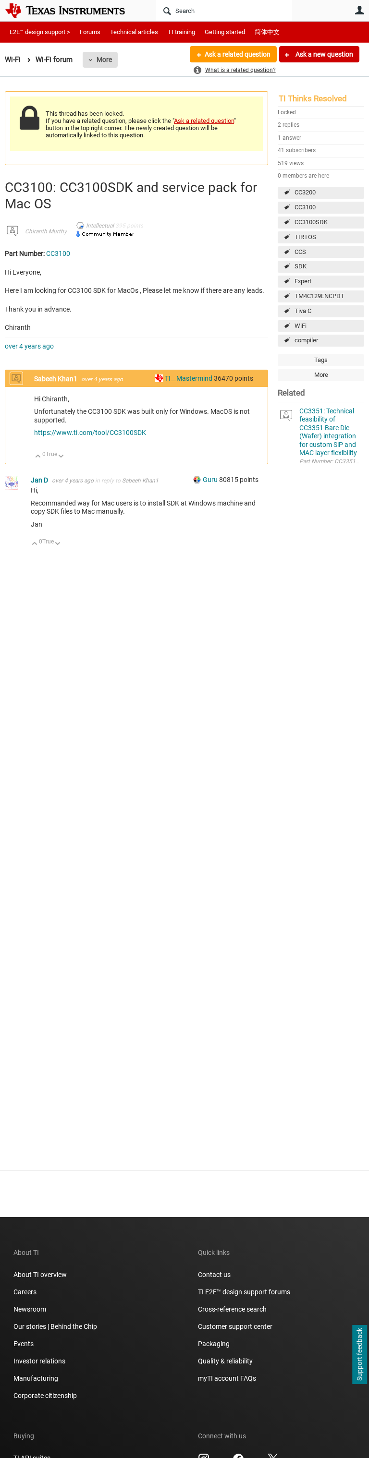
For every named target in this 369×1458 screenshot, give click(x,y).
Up (38, 457)
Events (23, 1344)
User (359, 10)
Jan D (40, 480)
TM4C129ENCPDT (319, 296)
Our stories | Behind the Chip (55, 1326)
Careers (25, 1292)
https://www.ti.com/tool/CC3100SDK (90, 432)
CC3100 (305, 207)
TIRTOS (305, 237)
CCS (300, 251)
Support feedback (359, 1354)
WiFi (301, 325)
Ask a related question (238, 54)
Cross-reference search (232, 1309)
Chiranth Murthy (46, 231)
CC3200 (305, 192)
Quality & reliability (225, 1361)
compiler (306, 340)
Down (61, 457)
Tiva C (303, 310)
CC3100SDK (311, 222)
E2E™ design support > (40, 32)
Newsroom (29, 1309)
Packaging (214, 1344)
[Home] (72, 10)
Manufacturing (35, 1378)
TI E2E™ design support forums (244, 1292)
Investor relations (39, 1361)
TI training (181, 32)
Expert (303, 281)
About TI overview (40, 1274)
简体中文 (267, 32)
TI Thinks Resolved (313, 98)
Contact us (214, 1274)
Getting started (225, 32)
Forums (90, 32)
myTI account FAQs (227, 1378)
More (104, 59)
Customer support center (235, 1326)
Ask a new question (323, 54)
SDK (301, 266)
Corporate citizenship (45, 1395)
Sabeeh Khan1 (56, 379)
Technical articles (134, 32)
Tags (321, 359)
